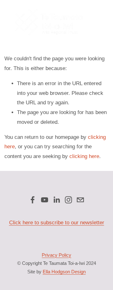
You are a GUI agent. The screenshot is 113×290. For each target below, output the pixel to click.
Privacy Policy (56, 255)
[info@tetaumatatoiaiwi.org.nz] (80, 200)
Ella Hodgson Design (64, 271)
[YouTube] (44, 200)
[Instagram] (68, 200)
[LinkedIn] (56, 200)
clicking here (84, 156)
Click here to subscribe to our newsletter (56, 223)
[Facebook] (32, 200)
